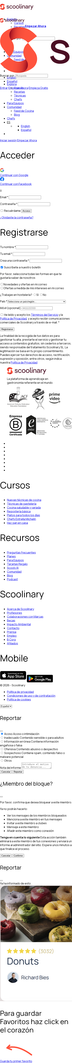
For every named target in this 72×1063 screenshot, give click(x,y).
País (3, 301)
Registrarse (7, 329)
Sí (37, 295)
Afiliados (12, 643)
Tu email (6, 254)
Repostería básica (19, 511)
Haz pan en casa (17, 523)
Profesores (14, 613)
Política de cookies (19, 699)
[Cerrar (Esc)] (1, 731)
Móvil (10, 308)
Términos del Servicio (44, 315)
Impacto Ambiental (19, 624)
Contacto (13, 628)
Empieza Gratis (38, 88)
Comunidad (14, 107)
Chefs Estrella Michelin (21, 519)
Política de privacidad (20, 692)
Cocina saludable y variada (24, 507)
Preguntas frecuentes (21, 552)
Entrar (4, 88)
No (45, 295)
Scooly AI (13, 568)
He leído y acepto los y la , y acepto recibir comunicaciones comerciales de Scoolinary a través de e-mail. (35, 318)
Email (4, 197)
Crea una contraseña (14, 260)
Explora (12, 84)
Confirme (18, 855)
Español (12, 81)
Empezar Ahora (35, 26)
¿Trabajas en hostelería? (16, 295)
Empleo (12, 636)
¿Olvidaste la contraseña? (16, 217)
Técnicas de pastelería (21, 504)
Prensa (11, 632)
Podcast (12, 579)
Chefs (11, 118)
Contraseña (8, 204)
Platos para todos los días (23, 515)
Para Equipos (15, 103)
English (25, 126)
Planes (11, 556)
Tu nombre (8, 247)
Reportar (18, 772)
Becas (11, 620)
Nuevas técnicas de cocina (24, 500)
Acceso (26, 211)
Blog (10, 575)
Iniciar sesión (8, 140)
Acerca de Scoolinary (20, 609)
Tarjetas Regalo (17, 564)
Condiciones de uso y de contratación (31, 696)
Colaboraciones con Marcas (25, 617)
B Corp (11, 639)
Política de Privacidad (13, 318)
